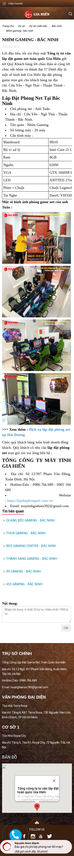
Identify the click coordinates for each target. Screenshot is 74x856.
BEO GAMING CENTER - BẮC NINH (31, 546)
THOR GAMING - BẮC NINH (25, 533)
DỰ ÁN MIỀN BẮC (38, 26)
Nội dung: (10, 603)
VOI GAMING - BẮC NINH (24, 584)
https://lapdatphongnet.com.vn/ (30, 501)
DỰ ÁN (21, 26)
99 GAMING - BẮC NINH (23, 571)
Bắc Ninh (57, 26)
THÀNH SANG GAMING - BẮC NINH (31, 559)
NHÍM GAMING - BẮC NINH (19, 30)
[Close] (54, 781)
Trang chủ (8, 26)
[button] (37, 807)
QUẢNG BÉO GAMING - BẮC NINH (30, 520)
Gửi (66, 627)
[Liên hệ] (15, 834)
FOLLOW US (37, 829)
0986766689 (15, 3)
